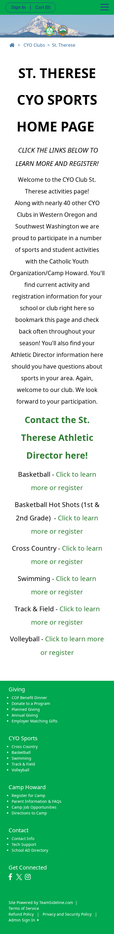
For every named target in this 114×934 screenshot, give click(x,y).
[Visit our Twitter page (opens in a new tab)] (20, 877)
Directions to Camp (29, 813)
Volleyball (20, 769)
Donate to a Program (31, 703)
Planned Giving (26, 709)
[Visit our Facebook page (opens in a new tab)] (12, 877)
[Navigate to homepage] (11, 45)
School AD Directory (30, 850)
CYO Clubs (34, 45)
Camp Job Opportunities (34, 807)
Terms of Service (24, 908)
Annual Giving (25, 715)
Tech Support (24, 844)
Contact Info (23, 838)
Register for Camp (28, 795)
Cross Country (25, 746)
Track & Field (23, 764)
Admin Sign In (23, 920)
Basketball (21, 752)
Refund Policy (21, 914)
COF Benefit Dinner (29, 697)
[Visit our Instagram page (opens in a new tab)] (29, 877)
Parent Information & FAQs (36, 801)
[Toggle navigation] (104, 7)
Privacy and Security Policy (67, 914)
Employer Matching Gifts (35, 721)
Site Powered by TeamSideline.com (41, 902)
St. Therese (63, 45)
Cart (42, 7)
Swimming (21, 758)
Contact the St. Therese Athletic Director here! (57, 437)
